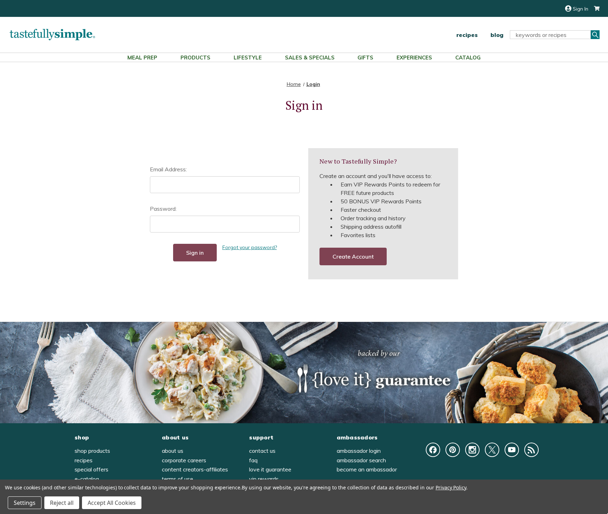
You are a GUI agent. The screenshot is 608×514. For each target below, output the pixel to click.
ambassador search (361, 460)
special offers (91, 469)
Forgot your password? (249, 247)
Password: (163, 208)
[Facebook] (433, 449)
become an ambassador (367, 469)
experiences (414, 57)
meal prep (142, 57)
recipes (467, 34)
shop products (92, 450)
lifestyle (248, 57)
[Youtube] (511, 449)
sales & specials (310, 57)
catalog (468, 57)
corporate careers (184, 460)
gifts (365, 57)
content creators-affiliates (195, 469)
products (195, 57)
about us (172, 450)
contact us (262, 450)
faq (253, 460)
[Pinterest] (452, 449)
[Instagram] (472, 449)
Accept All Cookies (112, 503)
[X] (492, 449)
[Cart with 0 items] (594, 8)
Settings (25, 503)
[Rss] (531, 449)
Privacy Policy (451, 487)
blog (497, 34)
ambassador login (359, 450)
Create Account (353, 256)
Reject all (62, 503)
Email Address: (168, 169)
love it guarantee (270, 469)
